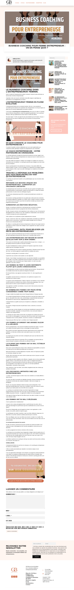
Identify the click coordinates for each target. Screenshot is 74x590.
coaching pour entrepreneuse (20, 111)
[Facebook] (12, 577)
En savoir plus (56, 130)
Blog (44, 2)
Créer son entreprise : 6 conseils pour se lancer (60, 73)
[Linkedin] (16, 577)
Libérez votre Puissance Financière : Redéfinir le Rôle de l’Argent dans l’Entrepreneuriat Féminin (61, 64)
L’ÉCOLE (23, 2)
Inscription (39, 2)
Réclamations (30, 583)
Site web (9, 520)
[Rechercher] (66, 58)
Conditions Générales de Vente (32, 578)
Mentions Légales (31, 580)
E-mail (9, 515)
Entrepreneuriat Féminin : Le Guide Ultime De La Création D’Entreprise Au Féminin (60, 81)
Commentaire (11, 494)
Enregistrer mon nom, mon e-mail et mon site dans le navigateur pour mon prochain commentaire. (25, 527)
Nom (8, 510)
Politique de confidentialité (30, 575)
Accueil (17, 2)
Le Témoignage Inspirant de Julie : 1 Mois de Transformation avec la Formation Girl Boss (61, 99)
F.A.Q (27, 581)
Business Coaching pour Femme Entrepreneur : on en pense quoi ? (61, 108)
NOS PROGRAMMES (30, 2)
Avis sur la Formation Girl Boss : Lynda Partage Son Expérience (60, 91)
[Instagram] (14, 577)
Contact (28, 584)
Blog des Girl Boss (31, 573)
